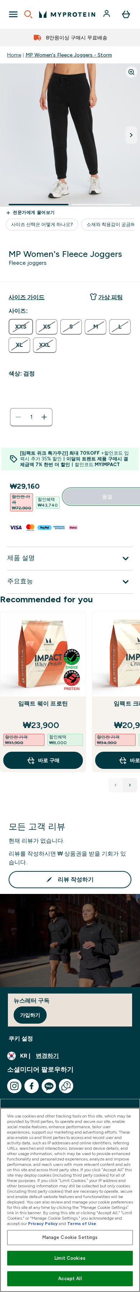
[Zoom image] (131, 72)
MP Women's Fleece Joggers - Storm (68, 55)
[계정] (107, 14)
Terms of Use (81, 1223)
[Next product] (130, 785)
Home (14, 55)
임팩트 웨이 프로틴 (43, 703)
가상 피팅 (110, 297)
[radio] (21, 327)
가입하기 (30, 1015)
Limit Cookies (70, 1258)
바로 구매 (49, 760)
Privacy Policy (43, 1223)
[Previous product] (115, 785)
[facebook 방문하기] (31, 1086)
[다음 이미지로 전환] (131, 135)
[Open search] (28, 14)
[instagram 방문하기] (14, 1086)
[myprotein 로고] (67, 14)
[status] (31, 417)
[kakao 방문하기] (49, 1086)
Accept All (69, 1278)
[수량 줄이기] (18, 417)
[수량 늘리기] (44, 417)
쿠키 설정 (21, 1038)
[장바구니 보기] (126, 14)
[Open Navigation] (13, 14)
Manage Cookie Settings (70, 1237)
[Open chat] (66, 1086)
